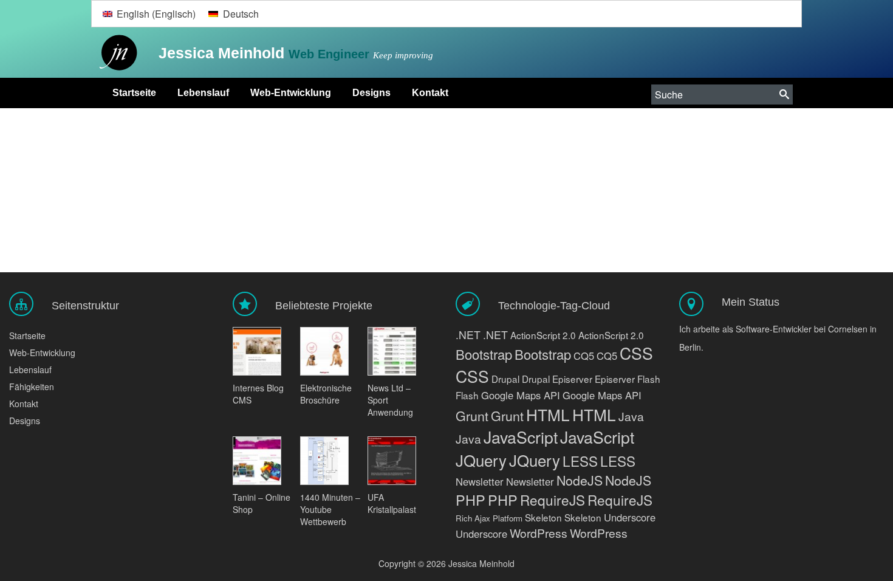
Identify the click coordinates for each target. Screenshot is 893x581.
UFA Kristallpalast (392, 503)
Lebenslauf (203, 93)
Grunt (472, 415)
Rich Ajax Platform (489, 518)
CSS (636, 353)
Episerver (572, 378)
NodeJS (579, 479)
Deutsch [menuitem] (241, 14)
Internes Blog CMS (258, 394)
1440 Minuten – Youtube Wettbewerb (330, 509)
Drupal (505, 378)
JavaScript (521, 437)
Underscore (629, 517)
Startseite (134, 93)
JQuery (481, 460)
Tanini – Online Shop (261, 503)
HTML (548, 414)
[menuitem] (149, 13)
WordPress (538, 532)
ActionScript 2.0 (543, 335)
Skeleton (543, 517)
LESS (580, 460)
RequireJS (552, 499)
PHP (470, 499)
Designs (371, 93)
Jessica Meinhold (224, 52)
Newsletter (480, 481)
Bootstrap (484, 354)
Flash (648, 378)
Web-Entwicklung (290, 93)
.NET (468, 334)
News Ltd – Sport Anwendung (390, 400)
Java (631, 416)
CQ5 (583, 355)
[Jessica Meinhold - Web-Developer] (115, 53)
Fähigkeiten (31, 386)
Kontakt (430, 93)
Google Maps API (520, 395)
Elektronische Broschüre (326, 394)
